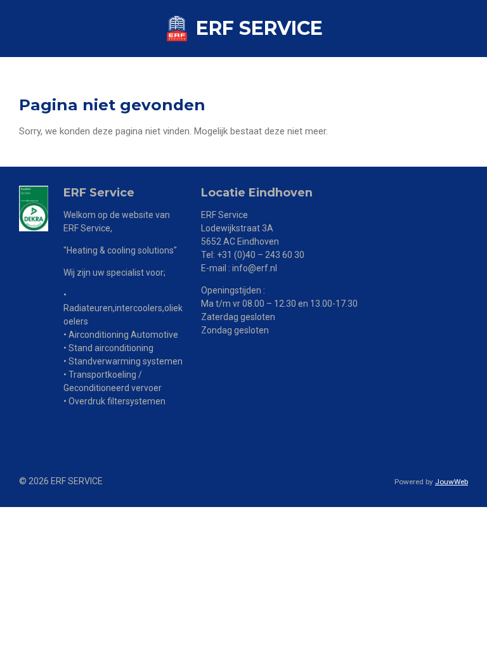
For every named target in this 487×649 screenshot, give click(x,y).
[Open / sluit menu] (473, 29)
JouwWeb (451, 481)
